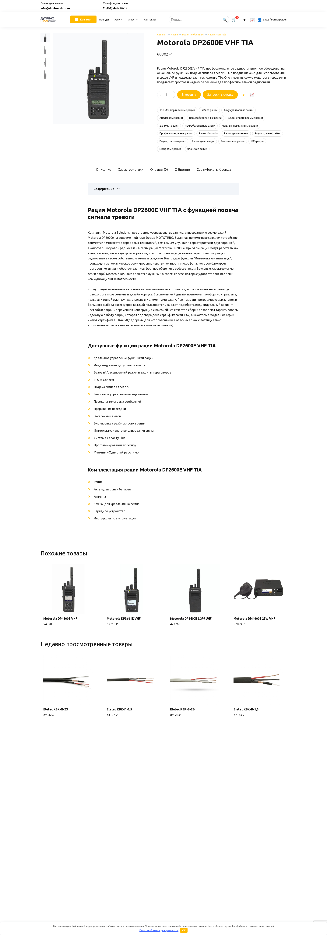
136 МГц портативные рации (177, 110)
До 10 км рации (169, 125)
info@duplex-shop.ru (55, 8)
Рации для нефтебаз (267, 133)
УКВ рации (257, 141)
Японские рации (197, 148)
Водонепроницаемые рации (245, 117)
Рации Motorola (217, 34)
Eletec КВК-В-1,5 (246, 709)
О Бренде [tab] (182, 169)
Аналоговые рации (171, 117)
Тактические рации (232, 141)
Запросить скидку (220, 94)
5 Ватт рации (209, 110)
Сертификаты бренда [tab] (214, 169)
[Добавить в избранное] (243, 94)
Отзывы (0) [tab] (159, 169)
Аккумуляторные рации (238, 110)
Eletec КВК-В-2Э (182, 709)
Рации (174, 34)
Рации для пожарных (173, 141)
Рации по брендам (193, 34)
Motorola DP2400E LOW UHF (191, 618)
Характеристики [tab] (130, 169)
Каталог (162, 34)
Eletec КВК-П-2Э (55, 709)
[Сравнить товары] (252, 19)
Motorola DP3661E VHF (124, 618)
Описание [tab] (103, 169)
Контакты (150, 19)
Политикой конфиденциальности (158, 930)
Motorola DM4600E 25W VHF (254, 618)
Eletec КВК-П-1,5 (119, 709)
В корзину (189, 94)
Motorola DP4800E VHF (60, 618)
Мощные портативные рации (240, 125)
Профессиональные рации (176, 133)
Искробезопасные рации (200, 125)
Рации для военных (236, 133)
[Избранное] (244, 19)
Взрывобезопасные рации (205, 117)
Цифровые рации (170, 148)
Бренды (104, 19)
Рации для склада (203, 141)
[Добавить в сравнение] (251, 94)
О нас (131, 19)
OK (184, 930)
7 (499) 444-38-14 (115, 8)
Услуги (118, 19)
